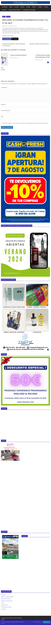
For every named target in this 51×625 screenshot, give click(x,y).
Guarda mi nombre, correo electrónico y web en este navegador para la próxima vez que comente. (25, 123)
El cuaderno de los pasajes (28, 9)
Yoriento (2, 602)
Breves (11, 6)
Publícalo (15, 39)
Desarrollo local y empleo (6, 607)
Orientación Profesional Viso (6, 600)
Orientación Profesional (6, 598)
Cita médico (3, 609)
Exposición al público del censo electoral (39, 44)
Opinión (28, 6)
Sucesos (46, 6)
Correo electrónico (6, 110)
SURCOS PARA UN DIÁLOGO (14, 9)
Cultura (16, 6)
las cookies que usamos (28, 621)
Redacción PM (14, 25)
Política (34, 6)
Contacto (4, 9)
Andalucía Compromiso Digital (7, 596)
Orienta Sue (3, 594)
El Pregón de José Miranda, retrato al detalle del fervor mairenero (13, 44)
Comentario (4, 87)
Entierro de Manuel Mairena (10, 55)
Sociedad (40, 6)
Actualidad (4, 6)
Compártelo (7, 39)
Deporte (22, 6)
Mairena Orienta (4, 604)
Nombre (3, 104)
